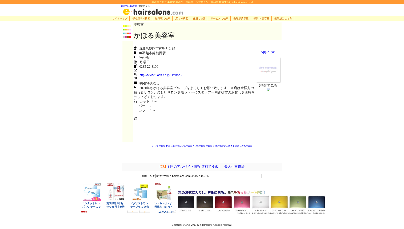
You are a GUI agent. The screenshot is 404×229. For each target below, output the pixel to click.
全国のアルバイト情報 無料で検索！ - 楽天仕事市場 (206, 166)
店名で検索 (181, 18)
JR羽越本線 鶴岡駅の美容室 (179, 146)
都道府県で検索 (141, 18)
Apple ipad (268, 52)
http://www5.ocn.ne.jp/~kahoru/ (161, 75)
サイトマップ (119, 18)
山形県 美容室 (129, 6)
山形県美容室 (241, 18)
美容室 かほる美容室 (216, 146)
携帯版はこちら (283, 18)
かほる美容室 (199, 146)
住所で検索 (199, 18)
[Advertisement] (268, 116)
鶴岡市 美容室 (261, 18)
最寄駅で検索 (162, 18)
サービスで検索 (219, 18)
